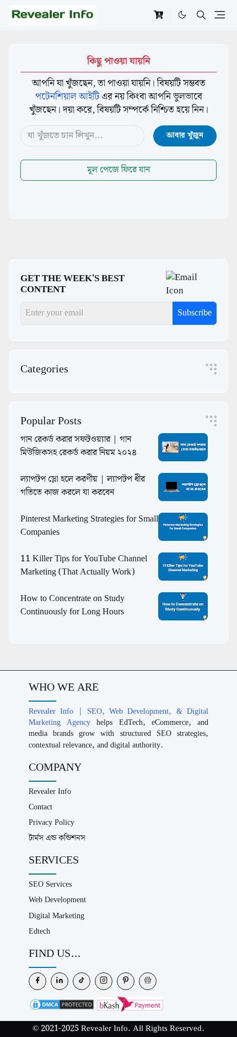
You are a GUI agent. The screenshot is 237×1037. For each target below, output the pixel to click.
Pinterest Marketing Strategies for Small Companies (89, 525)
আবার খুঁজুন (184, 135)
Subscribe (194, 313)
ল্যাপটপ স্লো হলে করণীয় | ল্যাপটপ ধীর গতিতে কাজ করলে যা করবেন (82, 485)
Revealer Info (50, 791)
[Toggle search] (201, 15)
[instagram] (103, 981)
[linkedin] (59, 981)
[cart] (158, 15)
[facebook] (37, 981)
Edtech (39, 931)
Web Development (57, 899)
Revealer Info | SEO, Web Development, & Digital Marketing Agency (118, 717)
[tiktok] (81, 981)
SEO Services (50, 884)
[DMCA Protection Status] (62, 1004)
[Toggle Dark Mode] (182, 15)
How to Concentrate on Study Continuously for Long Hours (72, 605)
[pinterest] (125, 981)
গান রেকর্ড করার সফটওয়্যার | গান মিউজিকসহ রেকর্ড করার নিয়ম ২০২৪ (78, 446)
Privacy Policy (51, 822)
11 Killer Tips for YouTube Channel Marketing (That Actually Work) (83, 565)
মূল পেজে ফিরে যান (118, 170)
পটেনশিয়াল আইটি (67, 96)
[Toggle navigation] (219, 15)
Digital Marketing (56, 915)
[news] (148, 981)
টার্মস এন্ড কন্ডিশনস (57, 837)
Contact (40, 807)
